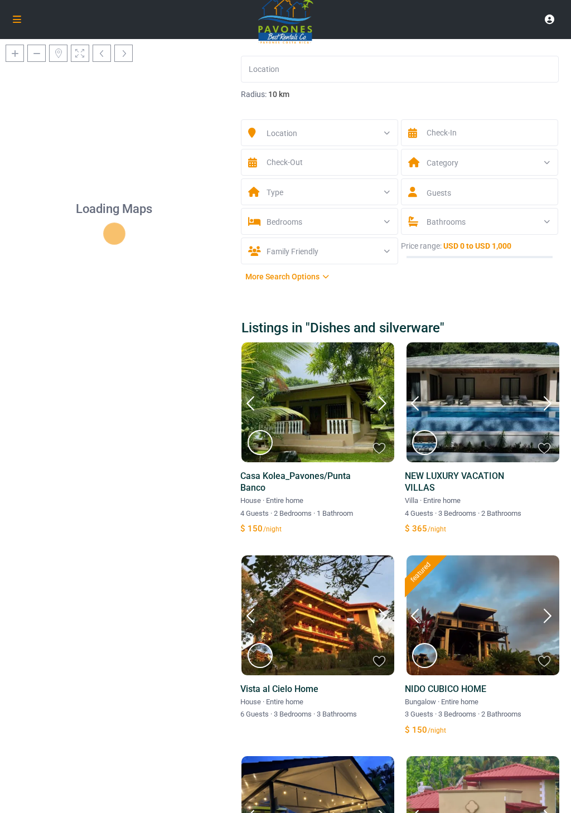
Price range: (421, 246)
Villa (411, 500)
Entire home (284, 500)
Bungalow (420, 702)
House (250, 500)
